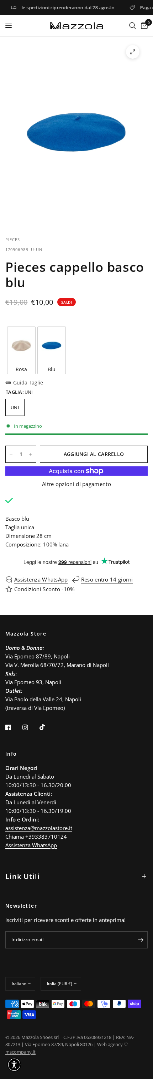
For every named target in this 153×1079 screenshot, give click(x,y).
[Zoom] (132, 52)
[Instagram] (30, 727)
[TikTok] (47, 727)
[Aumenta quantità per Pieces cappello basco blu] (30, 454)
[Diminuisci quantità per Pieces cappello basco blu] (11, 454)
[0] (143, 25)
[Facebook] (13, 727)
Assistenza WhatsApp (31, 845)
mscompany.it (20, 1052)
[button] (14, 1065)
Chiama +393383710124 (36, 836)
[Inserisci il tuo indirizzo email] (140, 939)
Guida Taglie (28, 382)
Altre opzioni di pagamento (76, 484)
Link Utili (22, 876)
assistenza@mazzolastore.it (38, 828)
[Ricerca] (132, 25)
